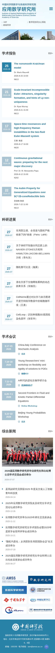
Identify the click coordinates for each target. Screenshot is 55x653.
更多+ (50, 53)
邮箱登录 (7, 25)
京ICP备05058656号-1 (39, 635)
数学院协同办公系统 (37, 22)
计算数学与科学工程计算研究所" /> (40, 590)
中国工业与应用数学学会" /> (14, 610)
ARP (5, 22)
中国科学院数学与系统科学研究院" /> (14, 580)
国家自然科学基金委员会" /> (40, 610)
